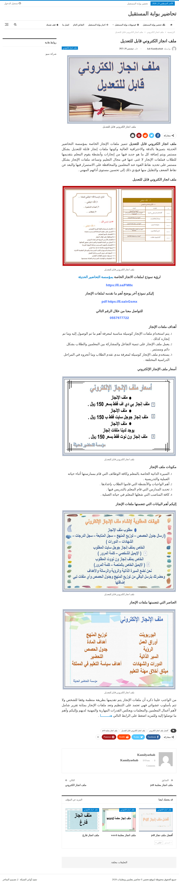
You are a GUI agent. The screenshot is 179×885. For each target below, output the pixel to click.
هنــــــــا (106, 715)
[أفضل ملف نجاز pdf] (156, 820)
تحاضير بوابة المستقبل (152, 13)
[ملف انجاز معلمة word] (119, 820)
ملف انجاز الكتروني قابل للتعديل (133, 731)
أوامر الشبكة (26, 879)
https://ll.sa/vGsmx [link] (122, 301)
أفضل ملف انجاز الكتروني (158, 731)
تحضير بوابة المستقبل (137, 3)
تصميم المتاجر (9, 879)
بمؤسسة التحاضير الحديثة (95, 277)
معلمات (121, 879)
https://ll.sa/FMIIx (119, 285)
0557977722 (119, 318)
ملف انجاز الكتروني (70, 48)
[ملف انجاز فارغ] (82, 820)
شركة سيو (51, 54)
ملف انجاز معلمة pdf (109, 731)
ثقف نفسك (51, 25)
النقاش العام (78, 25)
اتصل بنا (65, 25)
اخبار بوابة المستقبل (96, 25)
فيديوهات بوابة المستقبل (125, 25)
